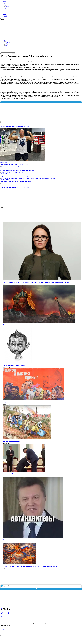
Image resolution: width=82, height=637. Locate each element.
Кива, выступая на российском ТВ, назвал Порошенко (14, 164)
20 (9, 613)
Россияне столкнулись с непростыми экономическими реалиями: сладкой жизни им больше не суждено (30, 566)
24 (5, 614)
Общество (7, 8)
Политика (7, 5)
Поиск (13, 53)
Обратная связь (6, 16)
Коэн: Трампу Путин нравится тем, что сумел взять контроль (16, 181)
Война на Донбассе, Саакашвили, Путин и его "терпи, (14, 126)
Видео (4, 13)
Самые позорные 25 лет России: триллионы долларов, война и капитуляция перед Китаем (26, 473)
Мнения (4, 14)
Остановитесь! (6, 539)
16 (4, 613)
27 (9, 614)
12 (8, 612)
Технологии (7, 11)
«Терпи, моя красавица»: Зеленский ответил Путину (14, 176)
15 (2, 613)
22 (2, 614)
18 (6, 613)
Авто (6, 9)
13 (9, 612)
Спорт (6, 7)
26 (8, 614)
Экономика (7, 6)
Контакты (5, 630)
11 (6, 612)
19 (8, 613)
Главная (4, 1)
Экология (7, 10)
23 (4, 614)
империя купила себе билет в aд (11, 441)
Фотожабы (5, 15)
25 (6, 614)
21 (1, 614)
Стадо (4, 402)
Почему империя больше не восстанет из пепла (15, 324)
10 (5, 612)
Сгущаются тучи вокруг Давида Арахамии (14, 365)
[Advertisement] (41, 29)
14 (1, 613)
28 (1, 616)
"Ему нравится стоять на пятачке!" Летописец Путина (14, 187)
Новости (4, 3)
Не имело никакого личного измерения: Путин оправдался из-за (17, 170)
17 (5, 613)
